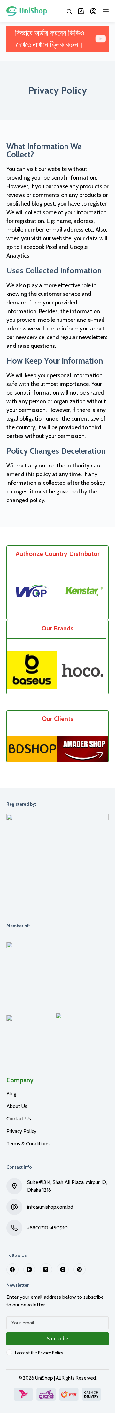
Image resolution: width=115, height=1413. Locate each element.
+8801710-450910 (47, 1228)
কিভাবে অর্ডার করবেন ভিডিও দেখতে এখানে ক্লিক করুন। (49, 38)
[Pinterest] (79, 1269)
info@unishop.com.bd (50, 1207)
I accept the (39, 1352)
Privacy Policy (21, 1131)
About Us (16, 1106)
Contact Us (18, 1119)
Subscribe (57, 1338)
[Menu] (106, 11)
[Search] (69, 11)
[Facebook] (12, 1269)
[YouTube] (29, 1269)
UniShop (44, 1378)
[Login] (93, 11)
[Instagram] (63, 1269)
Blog (11, 1094)
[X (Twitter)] (46, 1269)
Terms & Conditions (28, 1144)
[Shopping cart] (81, 11)
